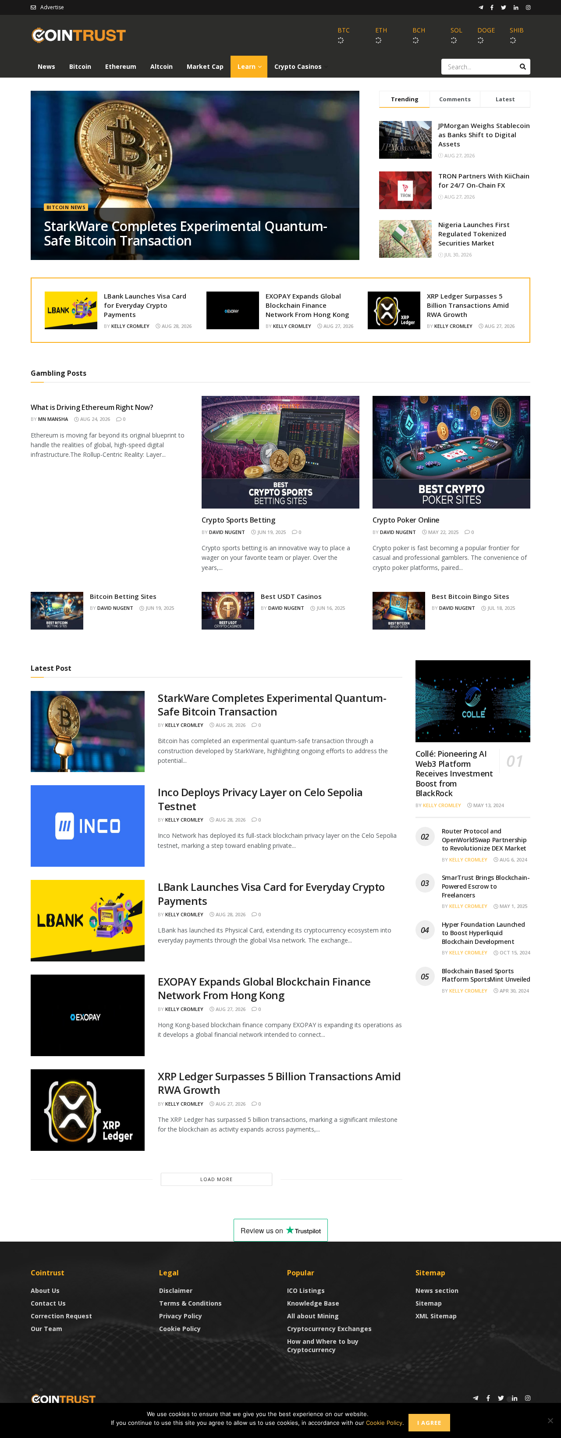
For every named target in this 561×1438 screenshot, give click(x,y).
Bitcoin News (65, 207)
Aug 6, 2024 (512, 859)
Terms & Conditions (190, 1303)
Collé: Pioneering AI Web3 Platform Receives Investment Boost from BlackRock (454, 773)
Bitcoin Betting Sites (123, 596)
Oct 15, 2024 (514, 952)
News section (436, 1290)
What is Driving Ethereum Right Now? (92, 407)
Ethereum (120, 66)
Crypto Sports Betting (238, 520)
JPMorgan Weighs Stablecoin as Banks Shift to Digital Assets (484, 134)
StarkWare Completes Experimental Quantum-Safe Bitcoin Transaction (185, 233)
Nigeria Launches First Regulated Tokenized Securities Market (474, 233)
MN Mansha (53, 419)
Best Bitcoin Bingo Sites (470, 596)
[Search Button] (522, 67)
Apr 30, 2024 (513, 990)
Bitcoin (80, 66)
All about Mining (313, 1316)
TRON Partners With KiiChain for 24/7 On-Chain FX (483, 180)
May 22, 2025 (442, 532)
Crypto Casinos (298, 66)
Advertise (52, 7)
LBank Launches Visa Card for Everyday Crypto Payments (145, 305)
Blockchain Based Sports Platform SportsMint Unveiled (486, 975)
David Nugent (227, 532)
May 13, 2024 (488, 805)
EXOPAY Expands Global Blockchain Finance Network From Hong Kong (307, 305)
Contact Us (48, 1303)
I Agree (429, 1423)
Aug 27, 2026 (337, 326)
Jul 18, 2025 (500, 608)
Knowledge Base (313, 1303)
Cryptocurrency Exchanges (329, 1328)
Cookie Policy (180, 1328)
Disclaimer (175, 1290)
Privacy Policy (180, 1316)
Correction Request (61, 1316)
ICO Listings (306, 1290)
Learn (247, 66)
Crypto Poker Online (406, 520)
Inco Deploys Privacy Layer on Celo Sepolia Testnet (260, 799)
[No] (550, 1420)
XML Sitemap (436, 1316)
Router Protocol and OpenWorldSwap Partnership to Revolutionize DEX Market (484, 839)
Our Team (46, 1328)
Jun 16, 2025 (330, 608)
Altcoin (161, 66)
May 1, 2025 (512, 906)
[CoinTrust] (63, 1399)
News (46, 66)
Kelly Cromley (130, 326)
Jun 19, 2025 (271, 532)
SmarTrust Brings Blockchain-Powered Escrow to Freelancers (486, 886)
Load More (216, 1179)
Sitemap (428, 1303)
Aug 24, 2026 (94, 419)
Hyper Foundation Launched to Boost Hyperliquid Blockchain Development (483, 933)
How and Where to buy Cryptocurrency (323, 1345)
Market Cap (205, 66)
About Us (45, 1290)
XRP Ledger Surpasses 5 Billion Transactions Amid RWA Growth (468, 305)
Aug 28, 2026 (176, 326)
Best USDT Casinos (291, 596)
